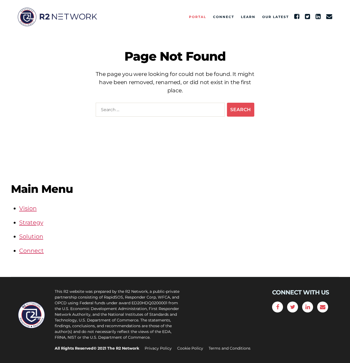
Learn (248, 17)
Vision (28, 208)
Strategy (31, 222)
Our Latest (275, 17)
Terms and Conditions (229, 348)
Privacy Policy (158, 348)
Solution (31, 236)
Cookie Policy (190, 348)
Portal (197, 17)
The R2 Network (123, 348)
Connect (223, 17)
